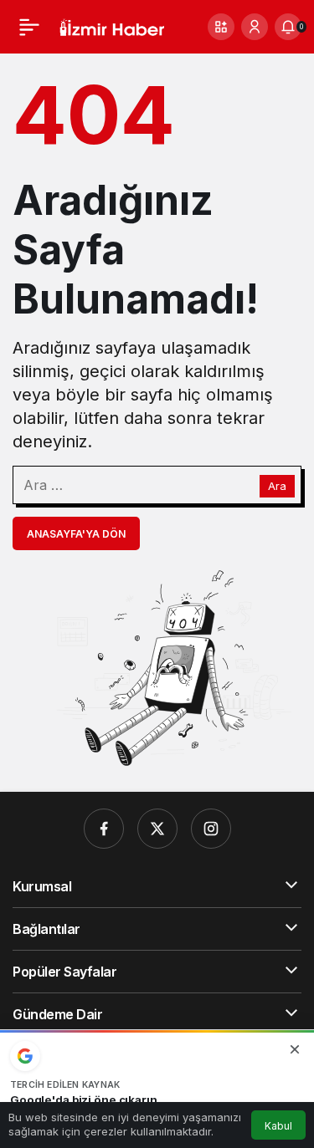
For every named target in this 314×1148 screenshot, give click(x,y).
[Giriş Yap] (254, 26)
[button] (221, 26)
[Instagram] (211, 829)
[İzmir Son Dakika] (111, 26)
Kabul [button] (278, 1126)
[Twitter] (157, 829)
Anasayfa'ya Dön (76, 534)
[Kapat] (295, 1049)
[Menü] (29, 26)
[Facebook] (104, 829)
